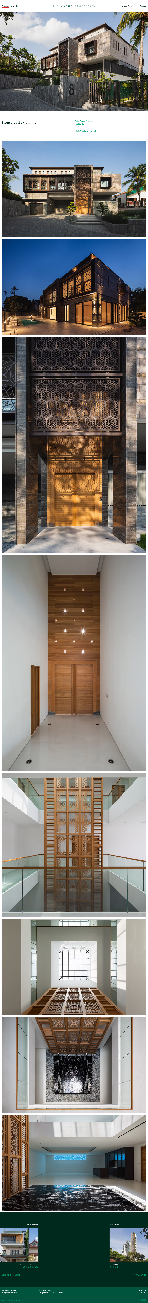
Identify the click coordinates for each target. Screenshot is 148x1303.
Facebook (142, 1290)
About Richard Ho (129, 6)
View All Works (140, 1274)
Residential (79, 124)
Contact (143, 6)
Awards (14, 6)
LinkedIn (142, 1292)
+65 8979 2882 (44, 1290)
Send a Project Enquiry (11, 1274)
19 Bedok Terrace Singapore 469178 (9, 1291)
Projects (5, 6)
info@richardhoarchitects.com (50, 1292)
